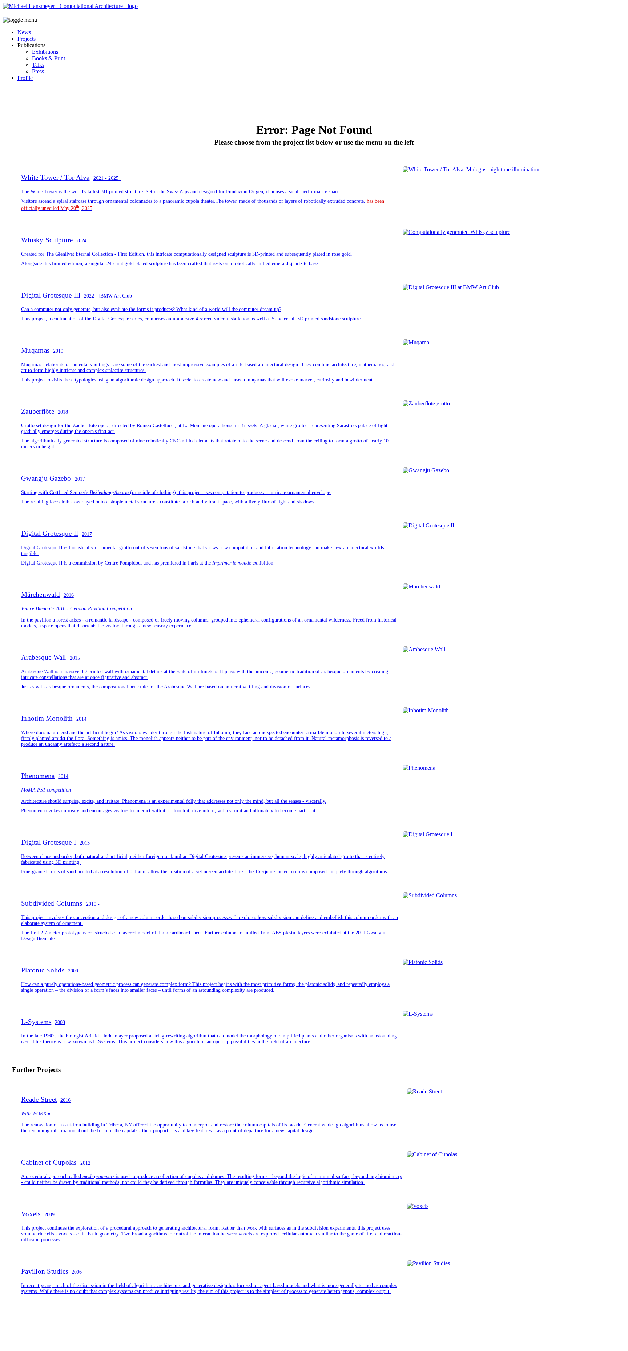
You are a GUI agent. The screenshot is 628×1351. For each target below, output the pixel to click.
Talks (38, 65)
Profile (25, 78)
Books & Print (48, 58)
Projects (26, 39)
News (24, 32)
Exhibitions (45, 52)
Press (38, 71)
